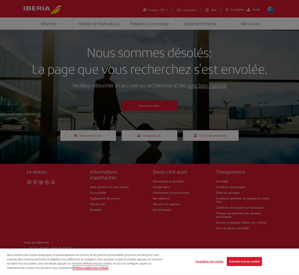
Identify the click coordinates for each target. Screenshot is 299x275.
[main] (149, 262)
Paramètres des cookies (209, 261)
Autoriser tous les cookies (244, 261)
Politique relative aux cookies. (90, 268)
